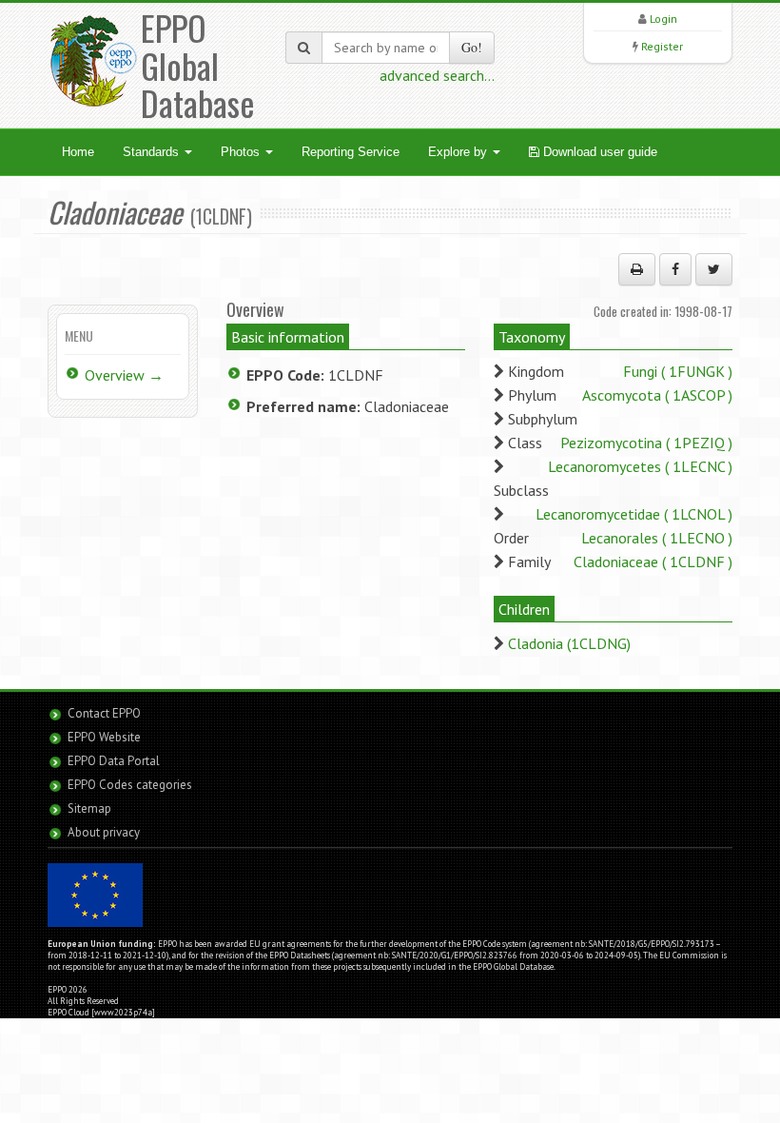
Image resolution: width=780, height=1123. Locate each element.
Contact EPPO (104, 713)
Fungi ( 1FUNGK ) (677, 371)
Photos (242, 152)
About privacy (104, 832)
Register (662, 46)
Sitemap (89, 808)
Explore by (459, 152)
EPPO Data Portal (114, 761)
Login (663, 18)
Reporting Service (351, 152)
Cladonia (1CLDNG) (569, 643)
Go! (471, 47)
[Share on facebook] (675, 269)
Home (78, 152)
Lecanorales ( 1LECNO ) (656, 537)
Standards (153, 152)
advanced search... (437, 75)
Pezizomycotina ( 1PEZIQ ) (646, 442)
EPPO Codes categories (130, 785)
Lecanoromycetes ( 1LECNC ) (640, 466)
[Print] (636, 269)
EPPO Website (104, 737)
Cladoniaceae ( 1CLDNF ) (653, 561)
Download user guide (598, 152)
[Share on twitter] (713, 269)
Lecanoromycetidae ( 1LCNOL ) (634, 513)
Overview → (124, 374)
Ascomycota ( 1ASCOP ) (657, 394)
